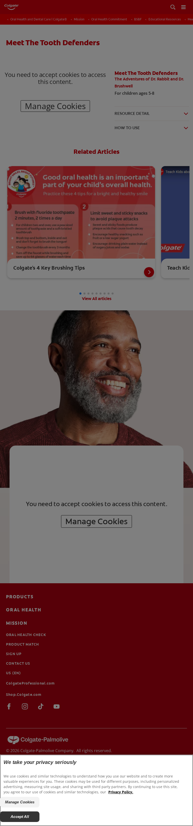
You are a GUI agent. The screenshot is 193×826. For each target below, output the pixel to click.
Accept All (20, 816)
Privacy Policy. (120, 792)
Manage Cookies (20, 802)
